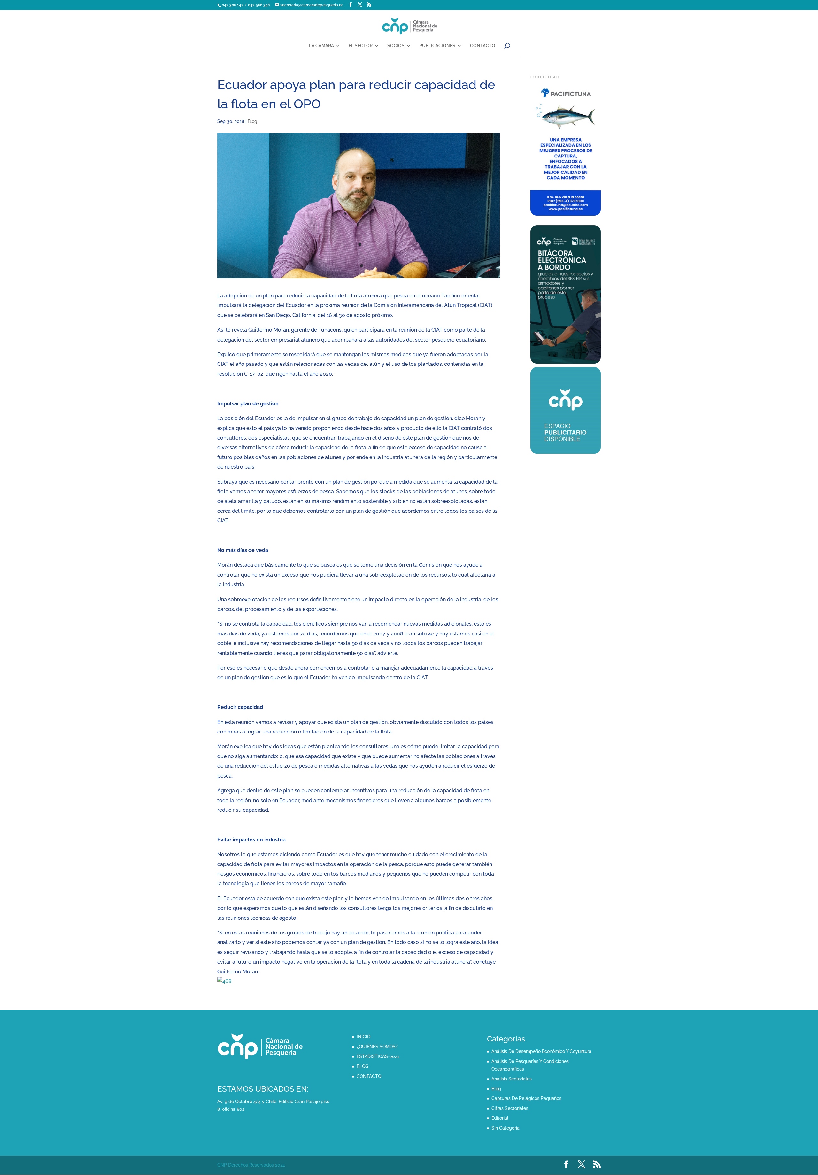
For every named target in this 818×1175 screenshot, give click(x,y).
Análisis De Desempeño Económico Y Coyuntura (541, 1051)
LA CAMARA (321, 45)
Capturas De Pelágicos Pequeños (526, 1098)
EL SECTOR (361, 45)
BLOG (362, 1066)
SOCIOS (396, 45)
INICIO (363, 1036)
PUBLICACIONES (437, 45)
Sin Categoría (505, 1128)
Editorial (499, 1118)
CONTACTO (482, 45)
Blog (252, 121)
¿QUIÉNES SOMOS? (377, 1046)
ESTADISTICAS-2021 (378, 1056)
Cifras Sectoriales (509, 1108)
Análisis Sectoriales (511, 1078)
